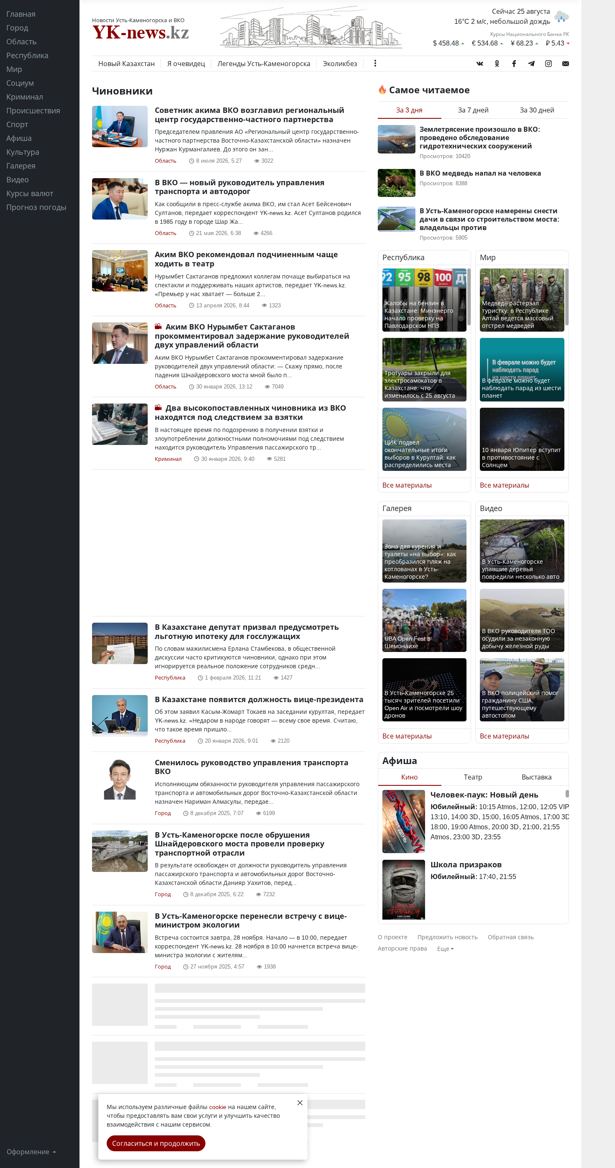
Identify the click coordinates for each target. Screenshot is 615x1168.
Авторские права (402, 948)
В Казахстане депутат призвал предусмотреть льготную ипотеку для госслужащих (247, 631)
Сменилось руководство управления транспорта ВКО (251, 767)
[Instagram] (548, 62)
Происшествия (33, 110)
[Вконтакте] (480, 62)
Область (21, 41)
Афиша (19, 138)
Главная (21, 14)
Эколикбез (340, 63)
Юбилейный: (453, 806)
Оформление (29, 1151)
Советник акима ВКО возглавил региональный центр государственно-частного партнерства (249, 114)
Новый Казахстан (126, 63)
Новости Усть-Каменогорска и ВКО (138, 20)
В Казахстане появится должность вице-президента (259, 699)
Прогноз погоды (36, 207)
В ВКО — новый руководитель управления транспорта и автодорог (240, 187)
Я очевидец (186, 63)
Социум (20, 83)
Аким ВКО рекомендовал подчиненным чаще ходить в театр (246, 258)
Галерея (21, 166)
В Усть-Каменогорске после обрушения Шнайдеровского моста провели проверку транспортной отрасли (239, 844)
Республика (27, 55)
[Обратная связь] (565, 62)
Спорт (17, 124)
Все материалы (407, 485)
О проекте (392, 937)
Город (17, 28)
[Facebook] (514, 62)
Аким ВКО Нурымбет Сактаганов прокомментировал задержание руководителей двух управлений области (252, 336)
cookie (217, 1107)
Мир (14, 69)
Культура (22, 152)
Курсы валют (29, 193)
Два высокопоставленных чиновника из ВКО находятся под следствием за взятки (250, 412)
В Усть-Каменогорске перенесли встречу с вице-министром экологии (251, 920)
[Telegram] (531, 62)
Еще (443, 949)
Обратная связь (511, 937)
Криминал (24, 97)
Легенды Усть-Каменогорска (264, 63)
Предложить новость (448, 937)
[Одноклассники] (497, 62)
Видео (17, 179)
